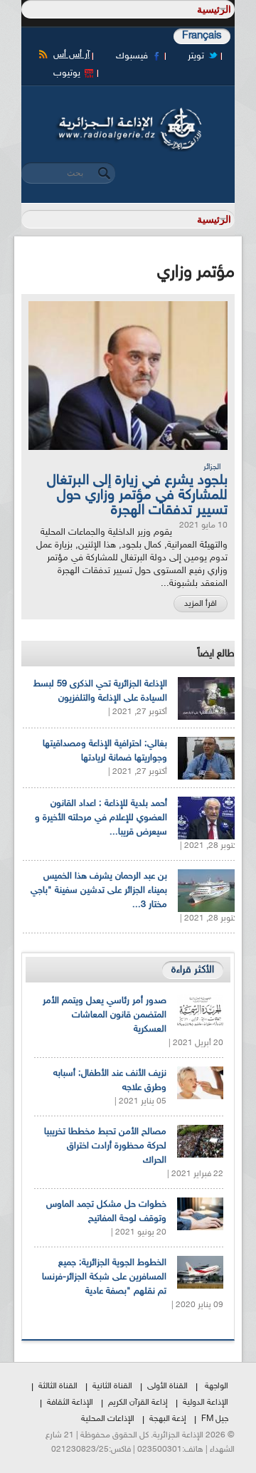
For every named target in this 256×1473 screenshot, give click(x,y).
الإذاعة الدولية (205, 1403)
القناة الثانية (112, 1386)
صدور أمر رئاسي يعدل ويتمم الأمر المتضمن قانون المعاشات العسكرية (104, 1015)
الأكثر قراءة (192, 970)
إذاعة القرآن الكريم (138, 1403)
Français (202, 36)
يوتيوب (66, 73)
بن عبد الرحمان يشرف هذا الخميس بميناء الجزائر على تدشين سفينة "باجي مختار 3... (99, 891)
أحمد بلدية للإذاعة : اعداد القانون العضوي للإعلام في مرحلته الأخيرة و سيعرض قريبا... (101, 818)
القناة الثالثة (58, 1386)
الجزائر (211, 467)
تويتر (196, 56)
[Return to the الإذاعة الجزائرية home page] (128, 111)
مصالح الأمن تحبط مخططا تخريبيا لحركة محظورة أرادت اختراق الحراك (105, 1146)
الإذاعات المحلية (107, 1419)
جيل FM (214, 1419)
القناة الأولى (167, 1386)
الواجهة (216, 1386)
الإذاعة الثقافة (70, 1403)
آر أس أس (71, 55)
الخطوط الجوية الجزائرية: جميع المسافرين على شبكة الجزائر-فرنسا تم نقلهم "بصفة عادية (104, 1277)
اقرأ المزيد (200, 604)
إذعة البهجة (167, 1419)
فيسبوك (132, 56)
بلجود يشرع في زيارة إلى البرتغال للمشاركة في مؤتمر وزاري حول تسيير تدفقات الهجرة (137, 495)
